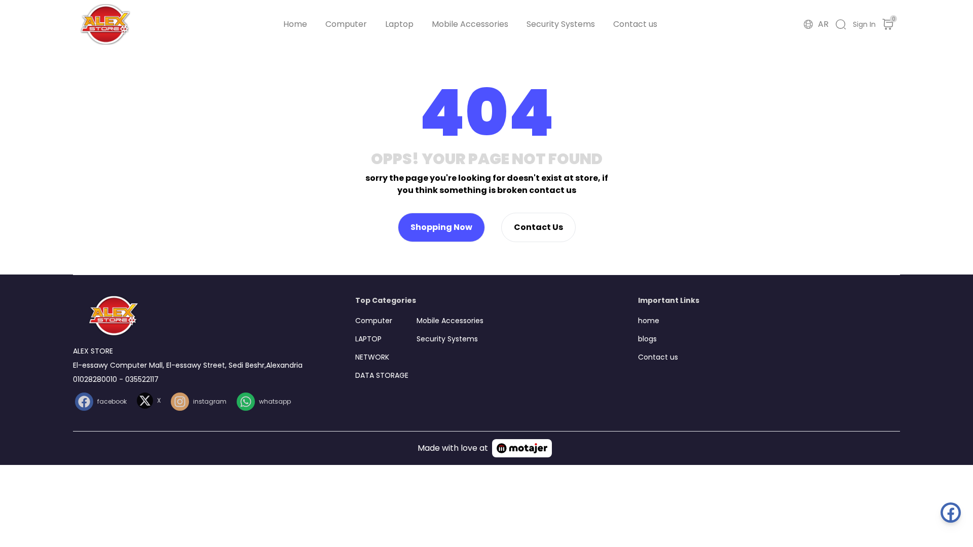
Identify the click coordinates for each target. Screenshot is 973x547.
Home (295, 24)
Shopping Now (441, 227)
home (648, 321)
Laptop (399, 24)
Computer (346, 24)
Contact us (635, 24)
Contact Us (538, 227)
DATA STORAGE (381, 375)
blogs (647, 339)
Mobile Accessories (470, 24)
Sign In (864, 24)
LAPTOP (368, 339)
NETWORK (372, 357)
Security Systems (561, 24)
